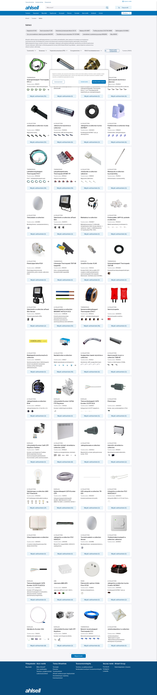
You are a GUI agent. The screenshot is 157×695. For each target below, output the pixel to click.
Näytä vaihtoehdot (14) (38, 188)
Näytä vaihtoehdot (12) (65, 508)
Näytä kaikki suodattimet (113, 50)
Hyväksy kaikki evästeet (99, 81)
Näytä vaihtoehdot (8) (65, 462)
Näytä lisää (78, 656)
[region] (79, 78)
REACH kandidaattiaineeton (92, 50)
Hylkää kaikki (84, 81)
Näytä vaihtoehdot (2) (38, 326)
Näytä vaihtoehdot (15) (38, 96)
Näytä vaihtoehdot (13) (38, 142)
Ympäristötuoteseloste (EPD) (57, 50)
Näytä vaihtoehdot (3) (92, 142)
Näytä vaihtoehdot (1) (65, 96)
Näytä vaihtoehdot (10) (65, 372)
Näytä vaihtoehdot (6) (119, 96)
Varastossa (42, 50)
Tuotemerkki (30, 50)
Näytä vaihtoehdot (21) (38, 508)
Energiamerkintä (74, 50)
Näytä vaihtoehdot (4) (65, 600)
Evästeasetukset (58, 678)
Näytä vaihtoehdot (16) (92, 326)
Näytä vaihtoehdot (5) (92, 188)
